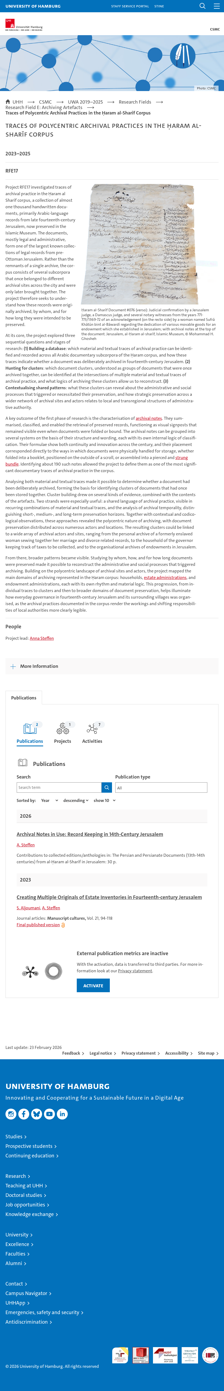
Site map (206, 1053)
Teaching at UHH (24, 1185)
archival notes (149, 418)
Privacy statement (135, 971)
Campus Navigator (26, 1293)
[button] (203, 6)
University (16, 1234)
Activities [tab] (92, 733)
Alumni (13, 1263)
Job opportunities (25, 1204)
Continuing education (29, 1155)
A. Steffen (26, 845)
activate (93, 985)
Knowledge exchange (29, 1214)
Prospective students (28, 1146)
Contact (14, 1283)
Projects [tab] (62, 733)
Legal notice (101, 1053)
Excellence (17, 1244)
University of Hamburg (33, 5)
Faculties (15, 1253)
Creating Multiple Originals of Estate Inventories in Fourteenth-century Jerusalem (109, 897)
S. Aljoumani (28, 908)
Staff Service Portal (130, 6)
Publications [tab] (23, 698)
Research (15, 1176)
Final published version (38, 925)
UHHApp (15, 1302)
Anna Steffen (42, 638)
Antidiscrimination (26, 1321)
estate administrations (165, 577)
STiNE (159, 6)
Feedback (71, 1053)
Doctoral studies (23, 1195)
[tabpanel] (112, 850)
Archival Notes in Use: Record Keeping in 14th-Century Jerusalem (90, 834)
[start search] (107, 787)
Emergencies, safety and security (42, 1312)
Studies (13, 1136)
